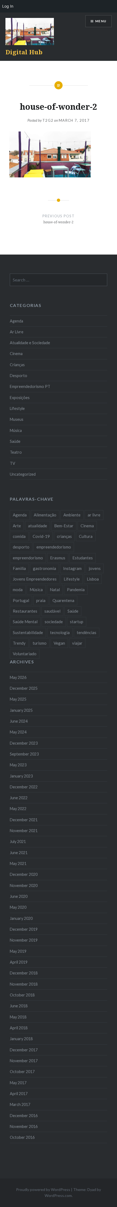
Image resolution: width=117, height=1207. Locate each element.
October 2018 (22, 995)
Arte (17, 525)
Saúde (15, 441)
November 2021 (24, 830)
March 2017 (20, 1104)
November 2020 (24, 885)
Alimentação (45, 514)
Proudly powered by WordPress (43, 1189)
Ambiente (72, 514)
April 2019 (18, 962)
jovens (95, 568)
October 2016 (22, 1137)
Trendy (19, 643)
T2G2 (47, 120)
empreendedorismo (53, 546)
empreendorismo (28, 557)
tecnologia (60, 632)
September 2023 (24, 754)
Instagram (72, 568)
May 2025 (18, 699)
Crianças (17, 364)
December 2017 (24, 1050)
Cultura (86, 536)
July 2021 (18, 841)
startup (76, 621)
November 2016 (24, 1126)
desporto (21, 546)
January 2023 (21, 776)
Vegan (59, 643)
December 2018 (24, 973)
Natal (55, 589)
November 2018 (24, 984)
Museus (16, 419)
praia (40, 600)
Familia (19, 568)
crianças (64, 536)
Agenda (16, 321)
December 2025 (24, 688)
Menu (100, 21)
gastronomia (44, 568)
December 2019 (24, 929)
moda (18, 589)
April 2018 (18, 1028)
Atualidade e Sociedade (30, 342)
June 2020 (18, 896)
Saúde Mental (25, 621)
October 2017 (22, 1071)
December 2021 (24, 819)
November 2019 (24, 940)
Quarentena (63, 600)
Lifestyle (17, 408)
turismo (40, 643)
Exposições (20, 397)
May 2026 (18, 677)
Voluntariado (24, 653)
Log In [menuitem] (7, 6)
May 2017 (18, 1082)
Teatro (16, 452)
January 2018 (21, 1038)
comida (19, 536)
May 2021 (18, 863)
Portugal (21, 600)
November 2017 (24, 1060)
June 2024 (18, 721)
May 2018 (18, 1017)
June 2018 (18, 1006)
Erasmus (57, 557)
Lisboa (93, 578)
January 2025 (21, 710)
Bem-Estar (63, 525)
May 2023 (18, 765)
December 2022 (24, 787)
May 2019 (18, 951)
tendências (86, 632)
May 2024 (18, 732)
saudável (52, 611)
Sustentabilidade (28, 632)
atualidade (37, 525)
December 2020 (24, 874)
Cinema (16, 353)
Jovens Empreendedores (35, 578)
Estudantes (82, 557)
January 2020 (21, 918)
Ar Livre (16, 332)
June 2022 (18, 797)
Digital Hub (23, 52)
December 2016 (24, 1115)
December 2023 (24, 743)
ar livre (94, 514)
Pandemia (76, 589)
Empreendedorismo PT (30, 386)
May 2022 (18, 808)
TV (12, 463)
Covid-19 (41, 536)
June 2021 (18, 852)
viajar (77, 643)
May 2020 (18, 907)
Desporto (18, 375)
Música (16, 430)
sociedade (54, 621)
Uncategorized (23, 474)
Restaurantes (25, 611)
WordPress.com (58, 1195)
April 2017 (18, 1093)
